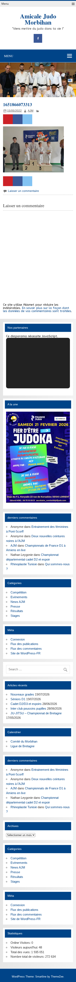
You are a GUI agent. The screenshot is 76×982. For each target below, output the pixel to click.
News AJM (18, 601)
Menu (5, 3)
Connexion (18, 639)
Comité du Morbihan (24, 741)
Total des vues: (21, 952)
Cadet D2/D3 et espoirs (26, 704)
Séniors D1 (18, 699)
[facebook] (38, 38)
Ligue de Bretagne (22, 746)
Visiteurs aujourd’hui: (25, 947)
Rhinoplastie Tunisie (24, 564)
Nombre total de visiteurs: (28, 956)
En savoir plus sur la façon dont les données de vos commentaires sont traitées (37, 309)
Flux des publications (24, 644)
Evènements (19, 597)
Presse (15, 606)
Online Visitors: (21, 942)
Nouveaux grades (22, 694)
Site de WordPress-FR (26, 653)
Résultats (17, 611)
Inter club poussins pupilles (28, 708)
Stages (15, 615)
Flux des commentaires (26, 648)
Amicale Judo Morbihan (38, 19)
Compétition (18, 592)
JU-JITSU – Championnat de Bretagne (36, 713)
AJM (30, 110)
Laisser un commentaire (23, 190)
